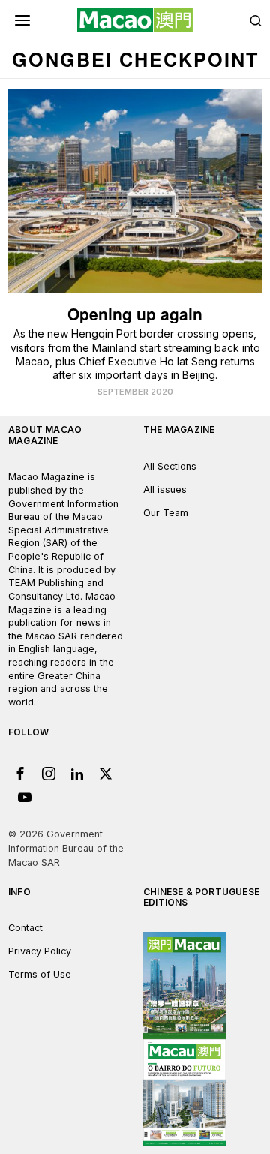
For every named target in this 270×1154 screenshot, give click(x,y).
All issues (165, 489)
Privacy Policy (39, 951)
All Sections (169, 466)
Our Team (165, 512)
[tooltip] (20, 774)
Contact (25, 927)
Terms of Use (39, 974)
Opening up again (135, 314)
